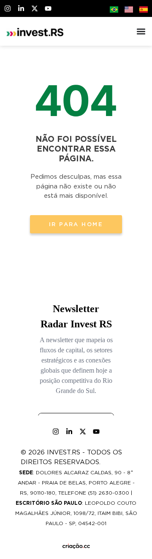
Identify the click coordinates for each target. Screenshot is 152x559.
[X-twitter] (34, 8)
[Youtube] (48, 8)
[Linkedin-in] (21, 8)
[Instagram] (7, 8)
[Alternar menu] (141, 31)
